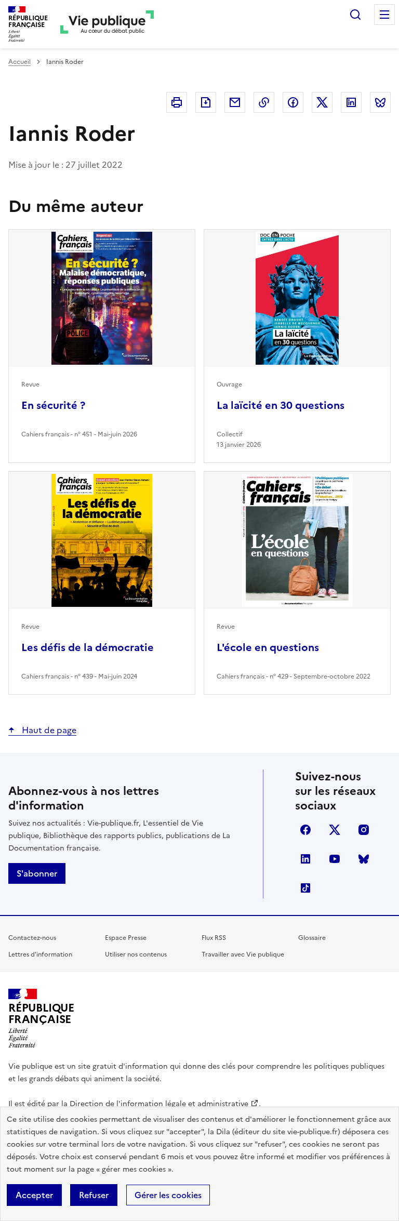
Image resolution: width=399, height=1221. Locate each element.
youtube (334, 858)
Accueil (19, 62)
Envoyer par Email (234, 102)
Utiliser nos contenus (136, 954)
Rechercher (355, 14)
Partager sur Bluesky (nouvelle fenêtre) (380, 102)
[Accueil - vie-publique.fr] (107, 24)
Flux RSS (214, 938)
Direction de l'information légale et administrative (159, 1103)
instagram (363, 829)
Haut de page (48, 730)
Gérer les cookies (168, 1195)
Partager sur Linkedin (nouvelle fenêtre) (351, 102)
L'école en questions (268, 647)
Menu (384, 14)
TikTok (305, 888)
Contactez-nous (32, 938)
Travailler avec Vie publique (243, 954)
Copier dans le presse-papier (264, 102)
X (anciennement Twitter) (334, 829)
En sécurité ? (53, 405)
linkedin (305, 858)
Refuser (94, 1195)
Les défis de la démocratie (87, 647)
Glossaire (312, 938)
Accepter (34, 1195)
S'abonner (37, 873)
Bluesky (363, 858)
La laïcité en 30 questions (280, 405)
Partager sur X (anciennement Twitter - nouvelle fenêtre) (322, 102)
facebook (305, 829)
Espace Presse (126, 938)
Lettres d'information (40, 954)
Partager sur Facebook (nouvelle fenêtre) (293, 102)
